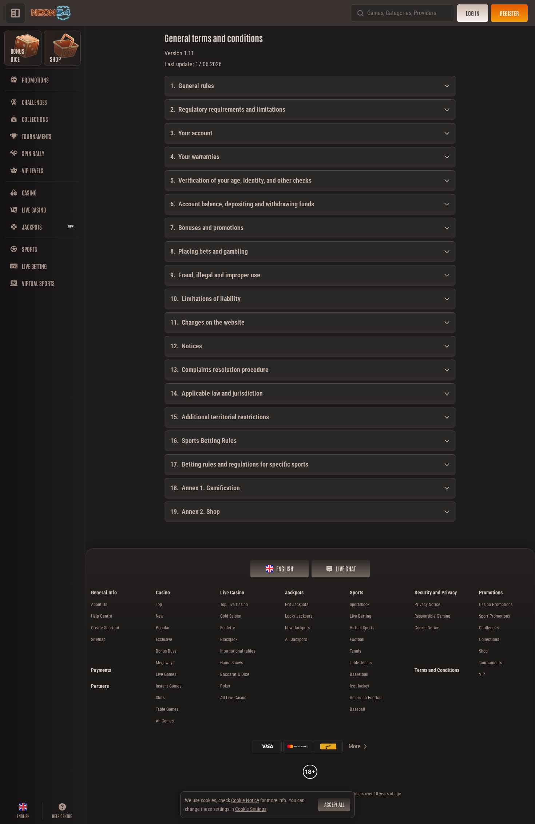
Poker (225, 686)
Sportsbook (359, 604)
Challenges (489, 627)
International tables (237, 651)
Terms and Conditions (437, 670)
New (159, 616)
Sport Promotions (494, 616)
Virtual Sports (362, 627)
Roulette (227, 627)
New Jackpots (297, 627)
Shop (483, 651)
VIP (482, 674)
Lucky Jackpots (298, 616)
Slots (160, 697)
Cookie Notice (427, 627)
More (355, 746)
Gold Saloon (230, 616)
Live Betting (360, 616)
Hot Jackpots (296, 604)
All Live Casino (233, 697)
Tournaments (490, 662)
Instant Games (168, 686)
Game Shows (231, 662)
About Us (99, 604)
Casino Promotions (495, 604)
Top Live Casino (234, 604)
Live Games (166, 674)
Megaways (165, 662)
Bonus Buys (166, 651)
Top (159, 604)
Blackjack (228, 639)
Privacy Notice (427, 604)
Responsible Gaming (432, 616)
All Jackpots (296, 639)
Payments (101, 670)
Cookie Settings (250, 809)
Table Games (167, 709)
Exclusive (164, 639)
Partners (100, 686)
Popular (163, 627)
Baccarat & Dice (234, 674)
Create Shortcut (105, 627)
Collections (489, 639)
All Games (165, 721)
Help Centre (101, 616)
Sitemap (98, 639)
